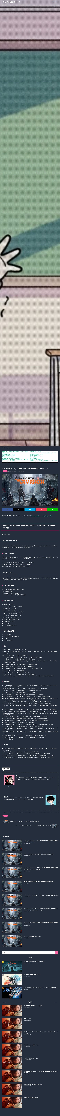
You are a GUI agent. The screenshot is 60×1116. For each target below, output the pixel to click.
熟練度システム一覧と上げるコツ (37, 462)
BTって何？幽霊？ (34, 458)
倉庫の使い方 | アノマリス (35, 451)
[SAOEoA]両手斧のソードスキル (8, 454)
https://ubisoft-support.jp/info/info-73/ (41, 516)
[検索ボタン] (53, 1)
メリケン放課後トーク (11, 2)
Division (5, 471)
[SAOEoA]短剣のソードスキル (36, 455)
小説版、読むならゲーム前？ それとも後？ (10, 462)
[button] (7, 509)
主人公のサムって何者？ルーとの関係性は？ (11, 458)
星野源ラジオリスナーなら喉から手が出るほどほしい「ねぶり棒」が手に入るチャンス (19, 459)
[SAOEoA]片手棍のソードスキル (8, 455)
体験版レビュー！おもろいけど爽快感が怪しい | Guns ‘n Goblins (15, 451)
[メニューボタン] (56, 1)
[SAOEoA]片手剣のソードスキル (36, 456)
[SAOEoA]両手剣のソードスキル (36, 454)
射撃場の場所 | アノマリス (7, 453)
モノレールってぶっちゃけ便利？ (8, 460)
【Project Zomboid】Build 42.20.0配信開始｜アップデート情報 (43, 453)
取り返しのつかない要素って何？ (37, 459)
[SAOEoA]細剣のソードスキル (8, 456)
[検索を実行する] (56, 952)
